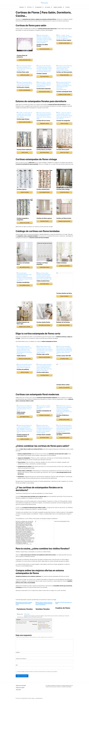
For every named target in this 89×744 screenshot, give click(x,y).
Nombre (18, 652)
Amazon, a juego (24, 152)
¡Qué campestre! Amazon (24, 267)
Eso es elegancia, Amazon (44, 192)
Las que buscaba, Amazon (44, 48)
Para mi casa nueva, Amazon (44, 91)
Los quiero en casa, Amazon (64, 265)
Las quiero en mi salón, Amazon (64, 94)
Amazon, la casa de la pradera (44, 357)
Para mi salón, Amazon (44, 283)
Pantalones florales (25, 609)
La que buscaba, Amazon (44, 267)
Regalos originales (58, 7)
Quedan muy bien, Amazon (64, 419)
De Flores (29, 7)
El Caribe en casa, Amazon (45, 415)
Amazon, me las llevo (64, 296)
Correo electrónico (21, 658)
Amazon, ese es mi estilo (24, 222)
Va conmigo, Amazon (45, 375)
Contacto (67, 7)
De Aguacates (38, 7)
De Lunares (47, 7)
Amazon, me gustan (64, 123)
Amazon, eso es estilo (64, 152)
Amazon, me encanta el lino (64, 387)
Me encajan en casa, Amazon (44, 325)
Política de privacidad (21, 685)
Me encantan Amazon (44, 76)
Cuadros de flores (62, 608)
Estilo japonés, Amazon (44, 123)
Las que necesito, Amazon (64, 437)
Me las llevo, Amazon (44, 221)
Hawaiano (21, 7)
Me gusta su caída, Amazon (64, 43)
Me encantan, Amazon (44, 437)
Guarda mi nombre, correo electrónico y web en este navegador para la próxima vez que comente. (37, 671)
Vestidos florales (43, 609)
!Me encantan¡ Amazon (44, 152)
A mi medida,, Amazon (64, 358)
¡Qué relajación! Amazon (24, 416)
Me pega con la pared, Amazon (64, 221)
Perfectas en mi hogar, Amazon (25, 358)
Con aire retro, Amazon (64, 192)
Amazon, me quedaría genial (24, 90)
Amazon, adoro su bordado (64, 325)
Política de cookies (20, 687)
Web (17, 665)
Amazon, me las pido (25, 192)
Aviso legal (18, 689)
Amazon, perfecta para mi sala (24, 59)
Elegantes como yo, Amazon (24, 326)
